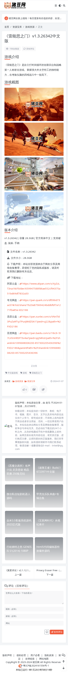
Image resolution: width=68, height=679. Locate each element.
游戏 (24, 372)
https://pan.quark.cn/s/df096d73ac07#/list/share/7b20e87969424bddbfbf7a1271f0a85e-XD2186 (34, 305)
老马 (48, 402)
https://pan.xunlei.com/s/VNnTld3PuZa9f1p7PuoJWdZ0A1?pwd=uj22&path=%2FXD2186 (34, 321)
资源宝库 (17, 26)
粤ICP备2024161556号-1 (35, 665)
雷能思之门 (36, 372)
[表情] (46, 632)
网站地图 (44, 658)
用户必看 (35, 655)
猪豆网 (36, 662)
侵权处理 (21, 655)
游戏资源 (29, 26)
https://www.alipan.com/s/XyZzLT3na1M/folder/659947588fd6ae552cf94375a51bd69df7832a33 (33, 288)
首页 (6, 26)
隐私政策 (49, 655)
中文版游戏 (12, 372)
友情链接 (29, 658)
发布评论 (57, 631)
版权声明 (7, 655)
